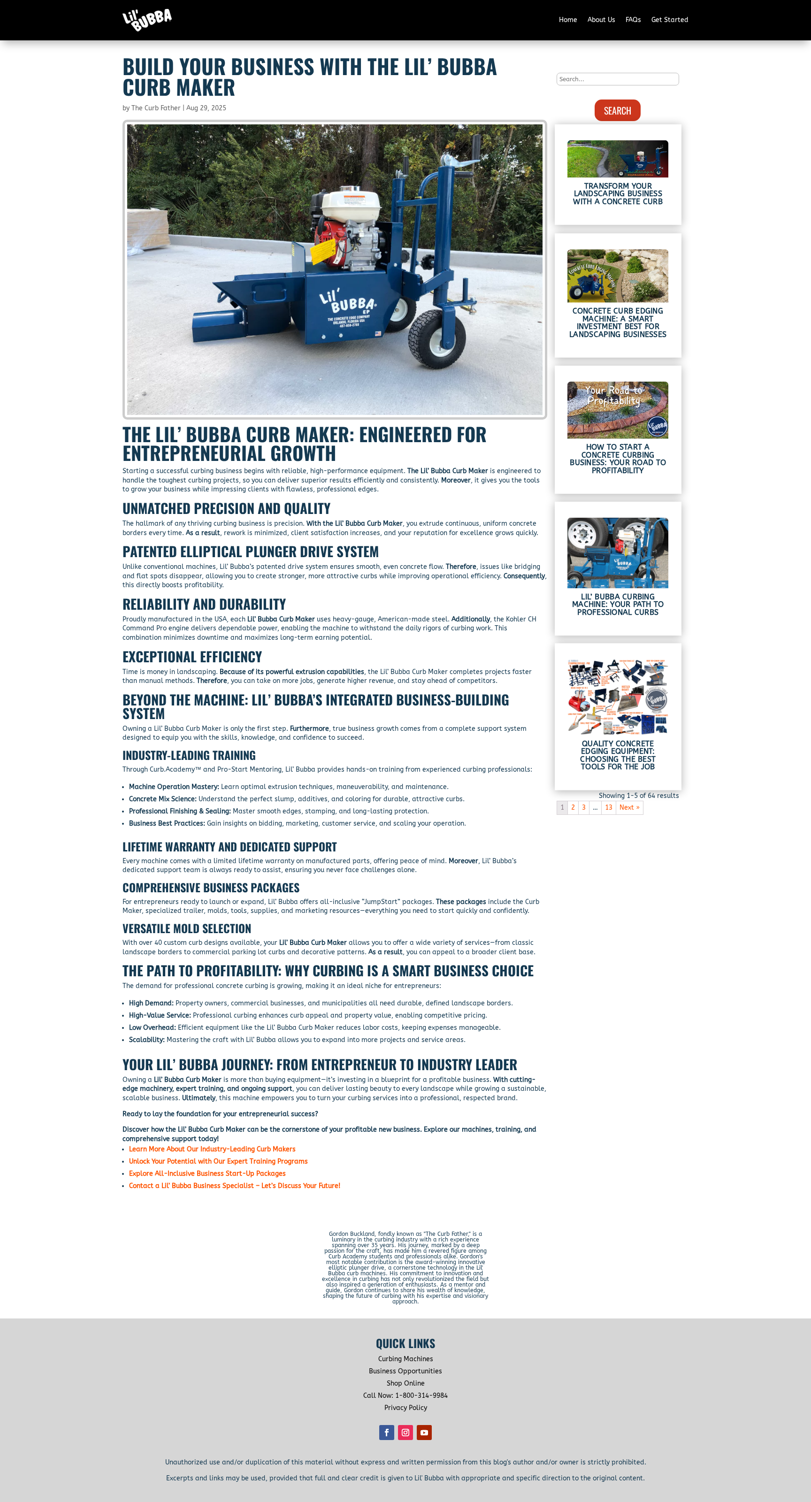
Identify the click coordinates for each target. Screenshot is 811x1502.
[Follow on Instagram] (405, 1432)
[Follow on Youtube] (424, 1432)
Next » (630, 808)
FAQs (633, 20)
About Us (601, 20)
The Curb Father (156, 108)
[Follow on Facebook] (386, 1432)
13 (608, 808)
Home (568, 20)
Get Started (670, 20)
